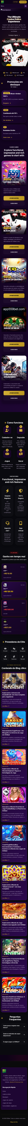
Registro (23, 1)
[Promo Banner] (14, 10)
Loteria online (7, 1094)
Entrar (15, 1)
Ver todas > (14, 87)
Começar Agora (13, 35)
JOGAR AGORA (14, 198)
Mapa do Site (14, 1122)
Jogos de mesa (7, 1103)
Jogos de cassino (8, 1100)
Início (4, 1091)
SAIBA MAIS (14, 203)
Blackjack (5, 1097)
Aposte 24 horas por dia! (16, 1082)
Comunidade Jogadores (10, 1106)
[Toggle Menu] (25, 6)
